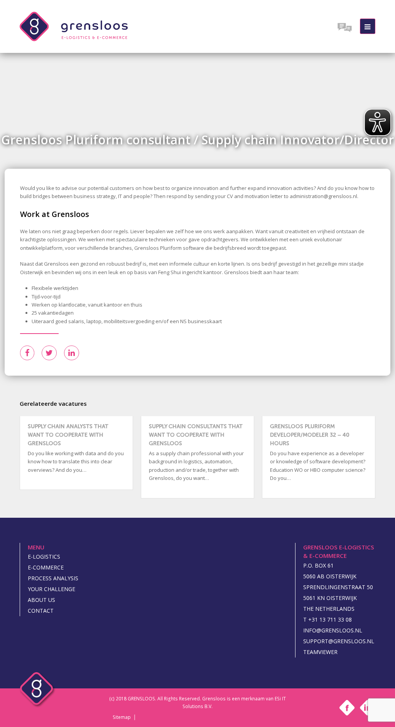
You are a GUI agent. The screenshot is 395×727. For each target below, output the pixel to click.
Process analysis (53, 578)
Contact (41, 610)
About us (41, 599)
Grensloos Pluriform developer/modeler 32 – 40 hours (309, 435)
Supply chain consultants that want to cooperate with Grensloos (196, 435)
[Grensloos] (74, 25)
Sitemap (122, 717)
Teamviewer (320, 652)
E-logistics (44, 556)
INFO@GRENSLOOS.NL (332, 630)
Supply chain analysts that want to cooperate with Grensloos (68, 435)
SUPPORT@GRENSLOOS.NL (338, 641)
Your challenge (51, 589)
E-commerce (46, 567)
